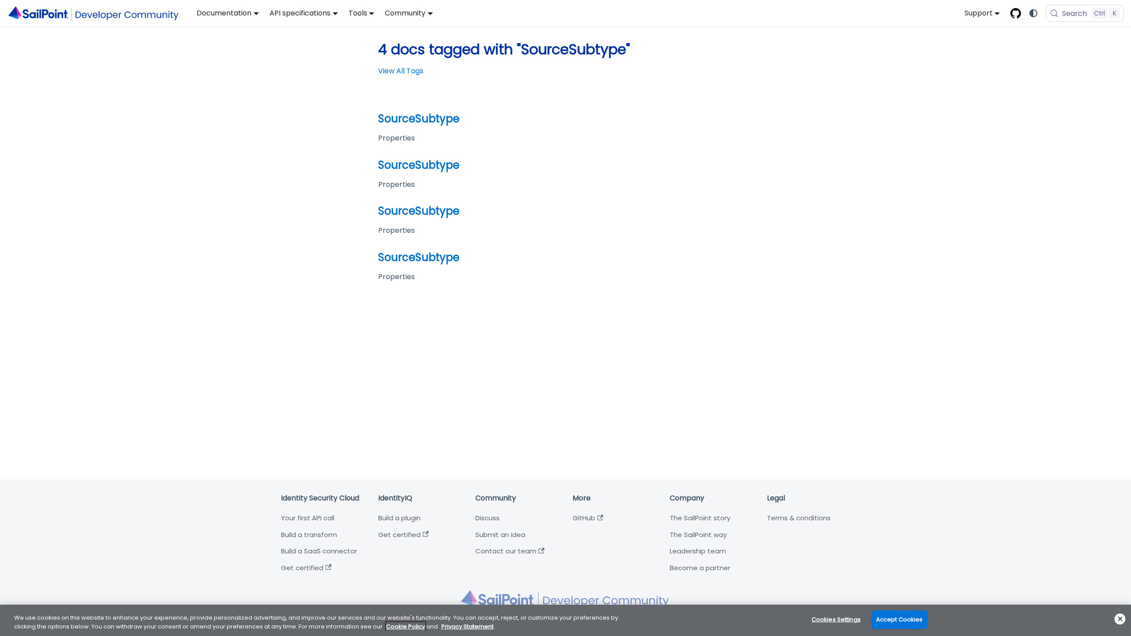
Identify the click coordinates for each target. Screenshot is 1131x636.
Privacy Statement (467, 626)
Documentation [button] (224, 13)
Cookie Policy (405, 626)
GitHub (584, 517)
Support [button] (978, 13)
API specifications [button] (299, 13)
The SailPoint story (700, 517)
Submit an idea (500, 534)
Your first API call (307, 517)
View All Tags (400, 71)
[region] (565, 620)
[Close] (1120, 619)
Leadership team (698, 551)
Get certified (302, 567)
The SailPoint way (698, 534)
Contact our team (505, 551)
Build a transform (309, 534)
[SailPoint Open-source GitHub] (1015, 13)
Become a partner (700, 567)
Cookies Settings (836, 619)
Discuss (487, 517)
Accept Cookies (899, 619)
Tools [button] (358, 13)
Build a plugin (399, 517)
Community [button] (405, 13)
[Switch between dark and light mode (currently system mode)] (1033, 13)
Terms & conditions (799, 517)
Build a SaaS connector (319, 551)
